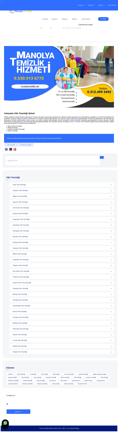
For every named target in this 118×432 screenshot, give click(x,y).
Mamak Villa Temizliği (20, 294)
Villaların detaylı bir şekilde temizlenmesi (24, 118)
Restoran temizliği (42, 383)
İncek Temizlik (86, 19)
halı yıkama (52, 380)
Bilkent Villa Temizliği (20, 254)
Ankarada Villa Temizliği (20, 329)
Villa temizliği (11, 144)
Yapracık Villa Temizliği (20, 248)
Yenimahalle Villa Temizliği (21, 306)
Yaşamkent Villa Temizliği (21, 219)
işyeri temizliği (21, 374)
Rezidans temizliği (25, 144)
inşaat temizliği (12, 377)
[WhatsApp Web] (5, 424)
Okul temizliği (25, 377)
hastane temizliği (83, 374)
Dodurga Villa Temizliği (20, 242)
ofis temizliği (44, 374)
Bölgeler (74, 19)
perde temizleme (13, 383)
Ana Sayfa (45, 19)
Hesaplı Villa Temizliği (20, 352)
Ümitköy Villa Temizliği (20, 190)
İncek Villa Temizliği (19, 185)
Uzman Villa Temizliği (20, 340)
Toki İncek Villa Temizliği (21, 208)
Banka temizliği (65, 377)
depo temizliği (41, 380)
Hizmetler (65, 19)
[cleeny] (20, 13)
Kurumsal (54, 19)
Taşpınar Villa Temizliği (20, 265)
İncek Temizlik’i (76, 121)
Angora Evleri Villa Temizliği (22, 283)
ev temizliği (33, 374)
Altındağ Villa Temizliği (20, 300)
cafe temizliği (56, 383)
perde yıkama (76, 380)
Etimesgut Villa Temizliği (21, 231)
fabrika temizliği (27, 380)
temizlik (10, 374)
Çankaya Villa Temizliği (20, 288)
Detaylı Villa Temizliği (20, 334)
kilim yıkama (63, 380)
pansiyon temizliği (91, 377)
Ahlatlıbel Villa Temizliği (20, 259)
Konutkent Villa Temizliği (21, 225)
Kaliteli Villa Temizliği (20, 346)
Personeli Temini (82, 383)
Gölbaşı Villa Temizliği (20, 323)
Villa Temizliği (57, 28)
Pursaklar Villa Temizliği (20, 317)
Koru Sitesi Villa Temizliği (21, 271)
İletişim (17, 412)
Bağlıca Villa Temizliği (20, 196)
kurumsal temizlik (69, 374)
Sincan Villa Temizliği (20, 311)
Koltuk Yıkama (88, 380)
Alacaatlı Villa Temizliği (20, 236)
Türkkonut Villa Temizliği (21, 277)
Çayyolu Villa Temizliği (20, 202)
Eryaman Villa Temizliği (20, 213)
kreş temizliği (37, 377)
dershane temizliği (51, 377)
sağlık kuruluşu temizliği (99, 374)
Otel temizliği (77, 377)
